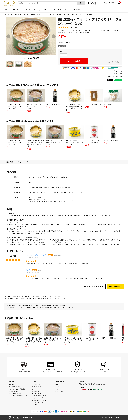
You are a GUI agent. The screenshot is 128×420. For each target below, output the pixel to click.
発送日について (118, 71)
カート (122, 3)
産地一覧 (11, 298)
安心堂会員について (38, 402)
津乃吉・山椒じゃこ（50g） (94, 104)
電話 (57, 389)
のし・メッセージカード (39, 398)
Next (54, 36)
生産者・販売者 (13, 14)
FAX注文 (34, 405)
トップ (5, 14)
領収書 (39, 400)
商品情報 (9, 162)
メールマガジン (103, 417)
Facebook (116, 417)
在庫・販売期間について (39, 396)
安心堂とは (12, 384)
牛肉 (60, 10)
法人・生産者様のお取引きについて (19, 396)
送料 (23, 369)
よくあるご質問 (36, 384)
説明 (19, 162)
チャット (58, 384)
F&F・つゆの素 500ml (53, 104)
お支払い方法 (50, 369)
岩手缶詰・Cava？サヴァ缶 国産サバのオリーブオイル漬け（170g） (75, 142)
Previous (8, 36)
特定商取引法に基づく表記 (17, 389)
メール (57, 387)
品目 (9, 296)
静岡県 (23, 298)
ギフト (66, 10)
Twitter (110, 417)
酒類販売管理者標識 (15, 393)
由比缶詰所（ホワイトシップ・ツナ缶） (40, 14)
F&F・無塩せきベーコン (111, 104)
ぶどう (28, 10)
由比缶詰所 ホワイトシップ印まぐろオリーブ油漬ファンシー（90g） (16, 106)
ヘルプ (100, 372)
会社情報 (12, 382)
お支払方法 (35, 391)
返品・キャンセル (37, 393)
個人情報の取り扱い (15, 387)
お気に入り (111, 3)
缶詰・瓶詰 (23, 14)
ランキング (76, 10)
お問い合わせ (104, 369)
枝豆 (44, 10)
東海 (17, 298)
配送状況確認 (59, 391)
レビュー (29, 162)
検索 (81, 3)
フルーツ (52, 10)
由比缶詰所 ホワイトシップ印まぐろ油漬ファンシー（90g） (35, 106)
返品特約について (117, 74)
